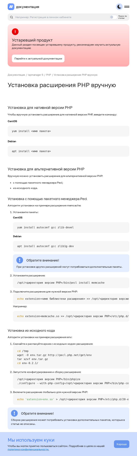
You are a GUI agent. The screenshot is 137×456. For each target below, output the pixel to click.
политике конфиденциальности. (28, 449)
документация (27, 6)
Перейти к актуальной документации (38, 58)
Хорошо (121, 444)
